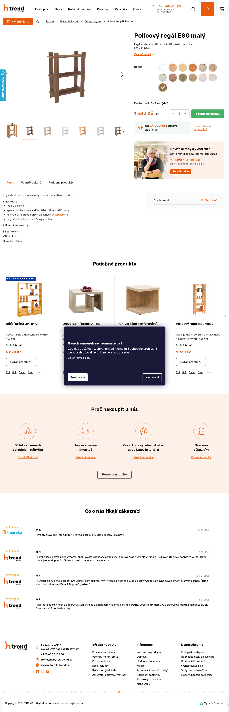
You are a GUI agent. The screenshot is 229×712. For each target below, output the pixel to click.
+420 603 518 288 (170, 6)
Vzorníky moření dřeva (105, 656)
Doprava (142, 656)
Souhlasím (77, 377)
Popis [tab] (10, 182)
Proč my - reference (104, 652)
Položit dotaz (181, 171)
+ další (38, 372)
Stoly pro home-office (194, 670)
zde (87, 357)
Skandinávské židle (192, 665)
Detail (14, 362)
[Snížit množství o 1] (173, 114)
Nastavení (152, 377)
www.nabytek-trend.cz (55, 665)
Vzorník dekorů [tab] (31, 182)
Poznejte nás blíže (114, 474)
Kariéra (141, 665)
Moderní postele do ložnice (197, 674)
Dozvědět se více (28, 457)
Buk (14, 372)
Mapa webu (143, 683)
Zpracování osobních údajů (152, 670)
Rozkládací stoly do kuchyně (197, 656)
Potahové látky (101, 661)
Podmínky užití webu (149, 679)
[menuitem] (41, 7)
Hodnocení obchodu (149, 661)
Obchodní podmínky (148, 674)
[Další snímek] (122, 74)
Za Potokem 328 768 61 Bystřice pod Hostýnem (60, 647)
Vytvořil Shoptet (214, 703)
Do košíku (207, 113)
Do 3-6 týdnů (209, 200)
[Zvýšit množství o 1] (185, 114)
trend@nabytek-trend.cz (57, 659)
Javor (22, 372)
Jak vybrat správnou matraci (109, 674)
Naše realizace (100, 665)
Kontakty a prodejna (149, 652)
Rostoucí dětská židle (193, 661)
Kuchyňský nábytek (192, 652)
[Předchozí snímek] (6, 74)
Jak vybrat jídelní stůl (104, 670)
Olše (30, 372)
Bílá (8, 372)
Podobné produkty (61, 182)
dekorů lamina (60, 214)
